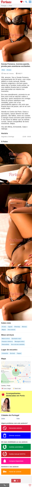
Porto (18, 418)
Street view (17, 388)
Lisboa (3, 418)
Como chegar (6, 388)
